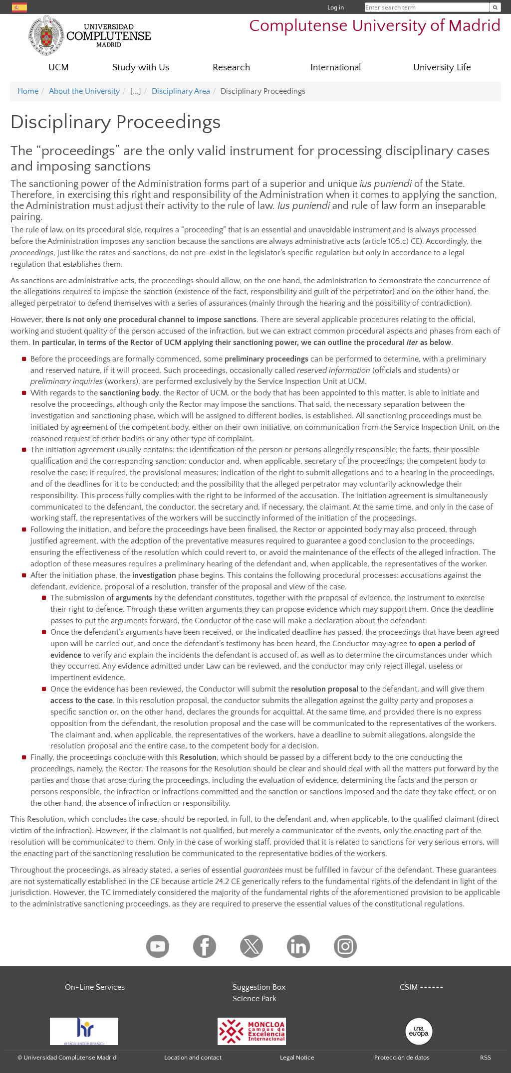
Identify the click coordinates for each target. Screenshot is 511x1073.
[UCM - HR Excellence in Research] (84, 1030)
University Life (442, 67)
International (335, 67)
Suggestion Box (259, 987)
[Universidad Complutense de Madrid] (90, 34)
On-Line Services (95, 987)
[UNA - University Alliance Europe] (419, 1030)
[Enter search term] (495, 7)
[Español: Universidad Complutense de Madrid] (19, 6)
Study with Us (140, 67)
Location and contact (193, 1057)
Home (27, 91)
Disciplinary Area (181, 91)
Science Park (254, 998)
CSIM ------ (422, 987)
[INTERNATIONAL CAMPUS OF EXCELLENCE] (252, 1030)
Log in (335, 7)
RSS (485, 1057)
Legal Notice (297, 1057)
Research (231, 67)
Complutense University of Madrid (375, 26)
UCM (58, 67)
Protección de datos (402, 1057)
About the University (84, 91)
